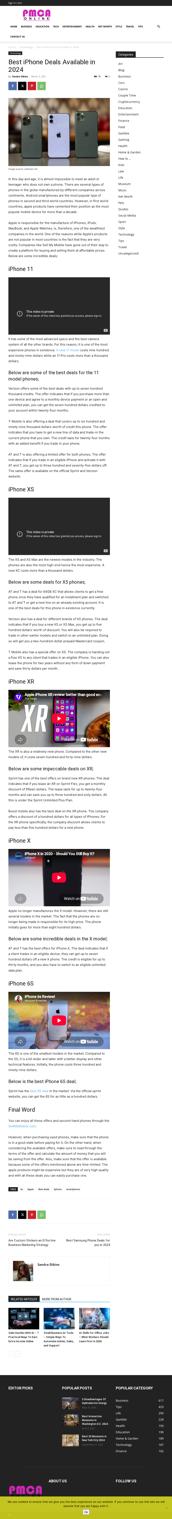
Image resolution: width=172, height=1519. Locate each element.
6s (22, 1189)
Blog (121, 70)
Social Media (127, 215)
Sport (122, 222)
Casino (123, 89)
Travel (130, 26)
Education (42, 26)
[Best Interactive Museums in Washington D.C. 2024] (70, 1420)
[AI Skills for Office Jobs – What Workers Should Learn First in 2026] (94, 1318)
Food (121, 127)
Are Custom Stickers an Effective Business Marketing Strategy (32, 1243)
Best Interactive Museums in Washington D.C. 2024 (95, 1420)
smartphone (73, 1189)
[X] (22, 86)
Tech (56, 26)
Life (120, 178)
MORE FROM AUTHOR (56, 1299)
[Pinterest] (32, 86)
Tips (140, 26)
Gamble (123, 133)
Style (119, 26)
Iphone (58, 1189)
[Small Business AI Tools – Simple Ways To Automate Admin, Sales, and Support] (59, 1318)
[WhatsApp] (41, 86)
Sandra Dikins (20, 76)
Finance (123, 121)
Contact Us (17, 36)
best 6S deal (39, 1091)
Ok (86, 1512)
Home (13, 26)
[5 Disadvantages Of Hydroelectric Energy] (70, 1403)
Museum (124, 184)
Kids (121, 165)
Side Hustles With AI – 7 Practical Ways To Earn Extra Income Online (23, 1337)
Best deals (43, 1189)
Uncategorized (128, 253)
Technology (26, 47)
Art (120, 64)
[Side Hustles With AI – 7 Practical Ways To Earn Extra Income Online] (23, 1318)
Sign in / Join (15, 2)
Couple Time (127, 95)
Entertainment (72, 26)
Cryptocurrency (129, 102)
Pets (121, 203)
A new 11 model (67, 350)
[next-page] (17, 1354)
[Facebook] (12, 86)
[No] (167, 1508)
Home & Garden (129, 152)
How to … (124, 159)
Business (26, 26)
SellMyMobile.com (22, 1126)
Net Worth (105, 26)
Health (90, 26)
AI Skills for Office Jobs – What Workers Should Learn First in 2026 (94, 1337)
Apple (30, 1189)
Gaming (123, 140)
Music (122, 190)
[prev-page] (11, 1354)
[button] (159, 27)
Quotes (123, 209)
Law (121, 171)
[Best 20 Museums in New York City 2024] (70, 1440)
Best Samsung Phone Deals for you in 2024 (88, 1243)
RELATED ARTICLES (24, 1299)
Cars (121, 83)
